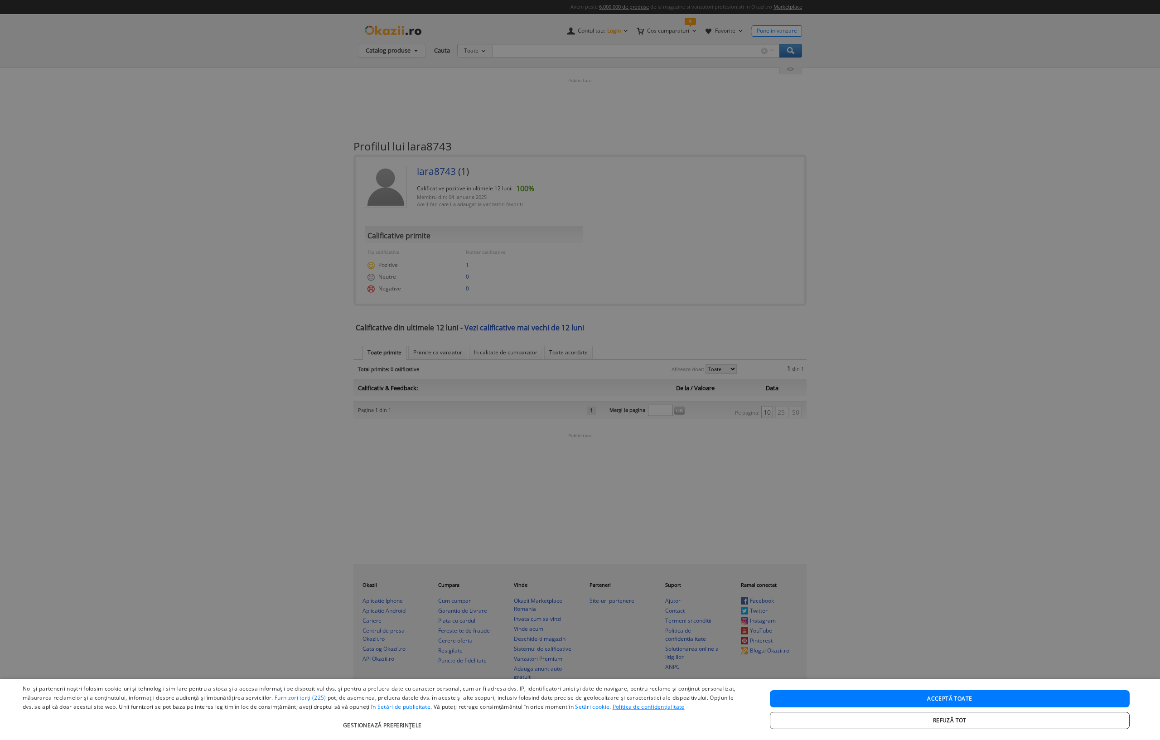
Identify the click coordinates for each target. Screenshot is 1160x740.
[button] (383, 720)
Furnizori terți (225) (300, 697)
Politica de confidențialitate (649, 707)
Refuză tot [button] (950, 720)
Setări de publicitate (403, 707)
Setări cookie (592, 707)
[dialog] (580, 709)
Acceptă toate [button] (949, 698)
